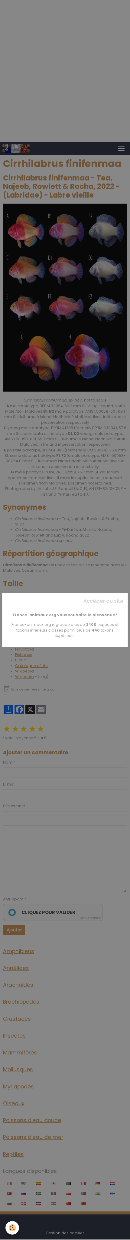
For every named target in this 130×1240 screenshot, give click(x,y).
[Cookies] (12, 1228)
